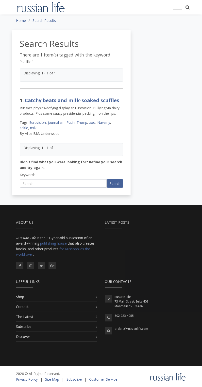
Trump (82, 122)
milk (33, 127)
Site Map (52, 379)
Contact (22, 306)
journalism (56, 122)
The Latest (24, 316)
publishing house (53, 243)
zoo (92, 122)
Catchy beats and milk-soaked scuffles (72, 100)
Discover (23, 336)
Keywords (27, 174)
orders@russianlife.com (131, 329)
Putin (71, 122)
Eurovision (37, 122)
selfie (24, 127)
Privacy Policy (27, 379)
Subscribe (23, 326)
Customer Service (103, 379)
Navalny (103, 122)
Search (115, 183)
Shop (20, 296)
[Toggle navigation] (177, 7)
